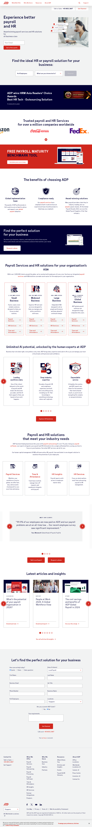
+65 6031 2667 (49, 731)
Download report (41, 624)
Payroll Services (11, 320)
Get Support (7, 765)
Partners (44, 770)
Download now (11, 624)
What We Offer (16, 3)
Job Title (50, 683)
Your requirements (34, 713)
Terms (44, 809)
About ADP (48, 3)
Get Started (82, 8)
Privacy (37, 809)
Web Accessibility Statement (59, 809)
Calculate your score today (17, 162)
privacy (44, 738)
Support (85, 3)
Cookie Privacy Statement (12, 825)
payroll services (45, 202)
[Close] (89, 823)
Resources (39, 3)
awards (67, 207)
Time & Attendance (35, 475)
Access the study (71, 624)
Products (29, 798)
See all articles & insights (45, 639)
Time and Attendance (12, 331)
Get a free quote (11, 47)
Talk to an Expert (36, 560)
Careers (75, 770)
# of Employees (14, 699)
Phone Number (14, 691)
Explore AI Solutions (46, 419)
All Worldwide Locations (11, 814)
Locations (50, 699)
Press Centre (77, 773)
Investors (76, 776)
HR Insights (57, 474)
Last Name (50, 675)
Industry (44, 767)
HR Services (12, 325)
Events (59, 770)
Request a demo (12, 248)
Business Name (52, 691)
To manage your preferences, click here (68, 823)
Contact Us (7, 757)
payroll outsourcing (50, 444)
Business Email (14, 683)
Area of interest (52, 667)
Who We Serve (28, 3)
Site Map (29, 809)
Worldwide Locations (76, 766)
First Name (13, 675)
